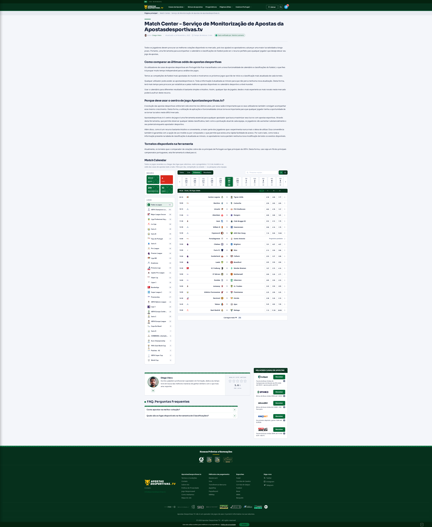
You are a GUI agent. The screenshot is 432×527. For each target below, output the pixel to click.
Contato (184, 481)
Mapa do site (186, 498)
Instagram (270, 482)
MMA (238, 494)
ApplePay (212, 488)
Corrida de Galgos (243, 485)
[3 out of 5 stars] (237, 381)
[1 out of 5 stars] (230, 381)
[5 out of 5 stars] (245, 381)
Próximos (196, 172)
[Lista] (281, 172)
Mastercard (213, 478)
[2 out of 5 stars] (234, 381)
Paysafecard (213, 491)
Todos (182, 172)
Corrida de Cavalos (243, 481)
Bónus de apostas (195, 7)
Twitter (268, 478)
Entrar (273, 7)
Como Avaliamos (187, 494)
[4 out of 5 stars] (241, 381)
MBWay (211, 494)
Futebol (239, 488)
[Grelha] (285, 172)
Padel (238, 478)
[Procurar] (281, 7)
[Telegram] (286, 7)
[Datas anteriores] (180, 182)
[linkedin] (153, 390)
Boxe (238, 491)
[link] (267, 197)
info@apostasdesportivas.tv (155, 492)
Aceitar (244, 524)
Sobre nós (185, 485)
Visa (210, 481)
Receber (279, 377)
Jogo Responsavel (188, 491)
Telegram (269, 485)
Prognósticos (211, 7)
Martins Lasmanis (238, 35)
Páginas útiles (225, 7)
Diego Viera (156, 35)
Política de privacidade (228, 525)
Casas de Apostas (175, 7)
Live (188, 172)
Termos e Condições (189, 478)
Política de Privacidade (190, 488)
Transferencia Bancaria (217, 485)
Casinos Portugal (243, 7)
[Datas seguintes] (285, 182)
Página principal (150, 13)
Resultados (207, 172)
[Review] (284, 381)
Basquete (239, 498)
